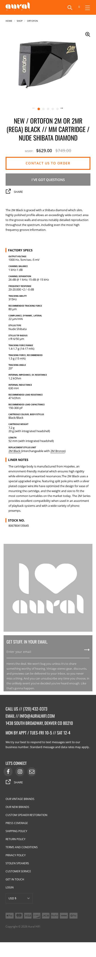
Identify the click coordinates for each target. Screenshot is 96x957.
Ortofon (32, 20)
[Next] (64, 108)
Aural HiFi (34, 926)
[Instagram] (19, 771)
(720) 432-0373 (35, 709)
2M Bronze (57, 451)
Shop (20, 20)
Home (9, 20)
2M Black (14, 451)
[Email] (31, 771)
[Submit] (87, 651)
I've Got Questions (48, 179)
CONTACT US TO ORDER (48, 163)
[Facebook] (8, 771)
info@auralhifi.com (37, 716)
